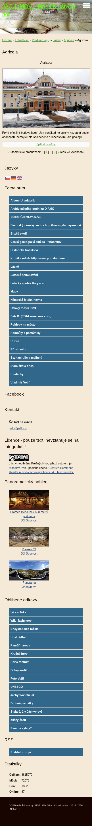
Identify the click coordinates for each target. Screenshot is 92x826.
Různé (14, 341)
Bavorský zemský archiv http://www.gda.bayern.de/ (45, 225)
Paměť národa (20, 645)
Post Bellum (18, 637)
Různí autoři (18, 349)
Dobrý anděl (18, 670)
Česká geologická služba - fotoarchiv (35, 242)
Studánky (16, 374)
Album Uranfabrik (22, 200)
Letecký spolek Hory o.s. (27, 283)
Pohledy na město (23, 324)
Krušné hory (18, 653)
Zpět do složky (46, 144)
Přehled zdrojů (20, 752)
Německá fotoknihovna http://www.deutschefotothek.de (32, 300)
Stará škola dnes (21, 366)
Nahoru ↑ (15, 809)
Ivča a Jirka (18, 612)
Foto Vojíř (17, 678)
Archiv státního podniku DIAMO (32, 208)
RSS (37, 805)
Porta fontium (19, 662)
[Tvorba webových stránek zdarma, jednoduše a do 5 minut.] (32, 806)
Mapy (14, 291)
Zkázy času (18, 720)
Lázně (57, 40)
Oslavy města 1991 (23, 308)
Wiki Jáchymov (20, 620)
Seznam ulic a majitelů (26, 357)
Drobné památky (21, 703)
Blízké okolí (18, 233)
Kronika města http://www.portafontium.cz (39, 258)
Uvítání (7, 40)
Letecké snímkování (24, 275)
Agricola (69, 40)
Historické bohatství (24, 250)
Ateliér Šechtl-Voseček (25, 217)
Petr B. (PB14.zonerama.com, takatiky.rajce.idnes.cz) (30, 317)
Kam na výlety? (21, 728)
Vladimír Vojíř (40, 40)
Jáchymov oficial (22, 695)
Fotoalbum (22, 40)
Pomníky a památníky (25, 333)
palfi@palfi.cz (18, 428)
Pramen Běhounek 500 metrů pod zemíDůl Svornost (29, 516)
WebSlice (47, 805)
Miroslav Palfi (18, 468)
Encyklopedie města (24, 629)
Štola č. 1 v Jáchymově (26, 711)
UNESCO (16, 686)
